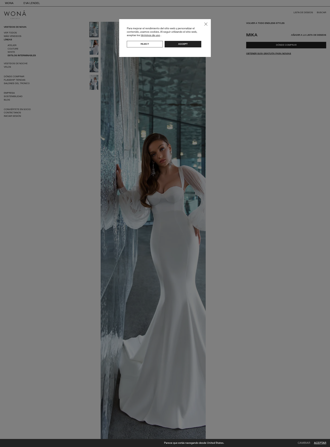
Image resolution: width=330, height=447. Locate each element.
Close (206, 24)
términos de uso (150, 35)
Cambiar (304, 443)
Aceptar (320, 443)
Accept (183, 43)
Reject (145, 43)
